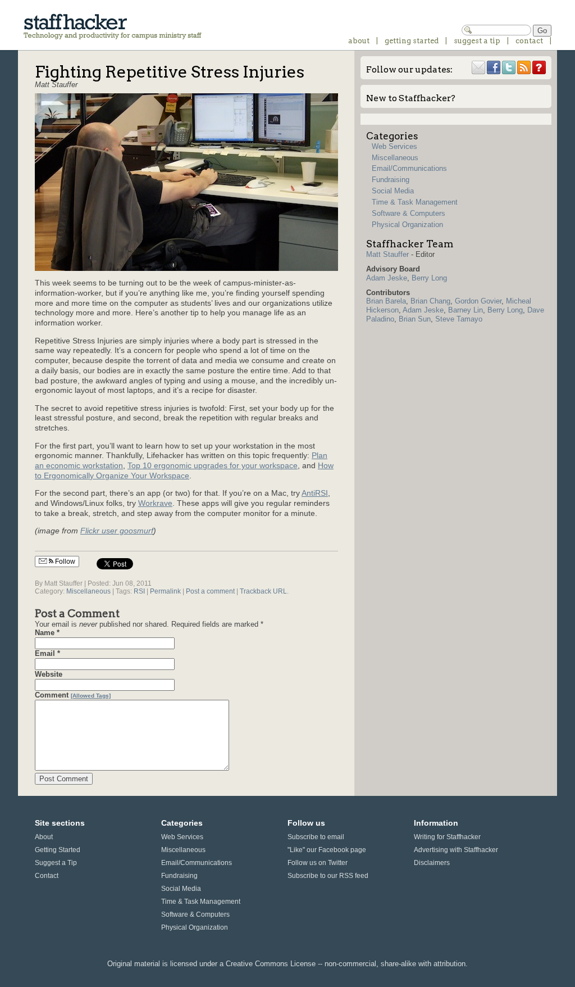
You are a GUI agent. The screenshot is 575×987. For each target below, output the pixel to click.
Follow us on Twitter (318, 862)
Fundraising (390, 179)
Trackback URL (263, 591)
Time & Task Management (415, 202)
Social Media (393, 191)
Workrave (155, 503)
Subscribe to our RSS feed (328, 875)
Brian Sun (415, 319)
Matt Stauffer (387, 254)
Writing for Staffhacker (447, 836)
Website (48, 674)
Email (45, 653)
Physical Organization (407, 224)
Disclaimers (432, 862)
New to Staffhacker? (410, 98)
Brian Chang (430, 301)
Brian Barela (386, 301)
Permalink (165, 591)
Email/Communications (409, 168)
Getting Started (412, 41)
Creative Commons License (271, 963)
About (358, 41)
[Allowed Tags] (91, 695)
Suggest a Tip (477, 41)
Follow (64, 561)
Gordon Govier (478, 301)
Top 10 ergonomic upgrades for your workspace (212, 465)
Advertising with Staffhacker (456, 849)
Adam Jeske (386, 278)
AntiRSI (315, 493)
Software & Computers (408, 213)
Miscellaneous (88, 591)
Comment (52, 695)
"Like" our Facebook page (327, 849)
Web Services (394, 146)
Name (44, 632)
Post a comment (210, 591)
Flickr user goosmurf (116, 531)
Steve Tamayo (458, 319)
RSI (139, 591)
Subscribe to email (316, 836)
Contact (529, 41)
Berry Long (429, 278)
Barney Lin (465, 310)
